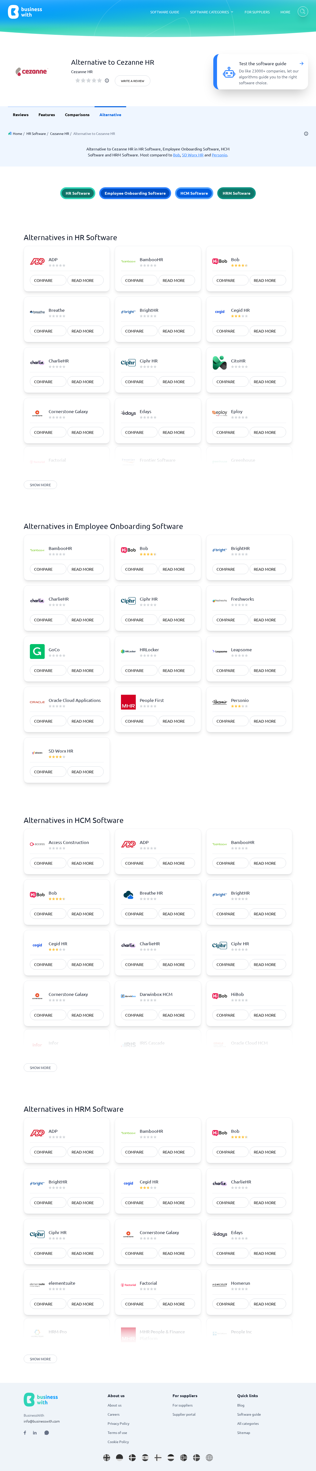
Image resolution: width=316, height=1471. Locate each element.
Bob (176, 154)
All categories (248, 1423)
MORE (285, 12)
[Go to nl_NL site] (170, 1457)
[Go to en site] (209, 1457)
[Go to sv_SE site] (196, 1457)
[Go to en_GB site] (106, 1457)
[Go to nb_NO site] (183, 1457)
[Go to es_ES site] (145, 1457)
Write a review (132, 81)
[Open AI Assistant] (47, 1433)
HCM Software (194, 193)
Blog (240, 1405)
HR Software (36, 133)
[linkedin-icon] (35, 1433)
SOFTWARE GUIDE (164, 12)
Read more (83, 280)
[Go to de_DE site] (119, 1457)
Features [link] (47, 114)
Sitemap (243, 1432)
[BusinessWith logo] (25, 12)
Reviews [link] (21, 114)
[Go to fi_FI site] (158, 1457)
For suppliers (183, 1405)
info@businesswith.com (42, 1421)
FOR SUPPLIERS (257, 12)
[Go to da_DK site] (132, 1457)
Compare (43, 280)
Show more (40, 485)
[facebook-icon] (25, 1433)
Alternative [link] (110, 114)
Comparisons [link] (77, 114)
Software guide (249, 1414)
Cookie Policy (118, 1441)
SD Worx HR (192, 154)
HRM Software (236, 193)
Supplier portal (184, 1414)
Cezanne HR (59, 133)
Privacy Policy (118, 1423)
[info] (107, 81)
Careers (113, 1414)
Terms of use (117, 1432)
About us (114, 1405)
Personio (219, 154)
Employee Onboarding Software (135, 193)
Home (17, 133)
